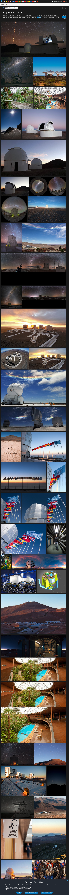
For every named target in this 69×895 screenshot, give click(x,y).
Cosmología (28, 15)
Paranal (39, 17)
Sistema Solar (21, 19)
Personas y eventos (46, 17)
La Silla (28, 17)
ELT (33, 15)
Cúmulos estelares (29, 19)
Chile (23, 15)
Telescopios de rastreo (46, 19)
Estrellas (37, 19)
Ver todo (5, 15)
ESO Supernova (38, 15)
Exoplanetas (46, 15)
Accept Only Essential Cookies (31, 892)
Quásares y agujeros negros (9, 19)
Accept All (19, 892)
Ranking (64, 16)
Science (55, 1)
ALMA (17, 15)
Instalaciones (55, 17)
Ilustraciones (22, 17)
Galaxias (5, 17)
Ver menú (4, 4)
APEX (20, 15)
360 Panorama (11, 15)
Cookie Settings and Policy (47, 892)
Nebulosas (33, 17)
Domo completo (53, 15)
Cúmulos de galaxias (13, 17)
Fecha (64, 18)
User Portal (60, 1)
